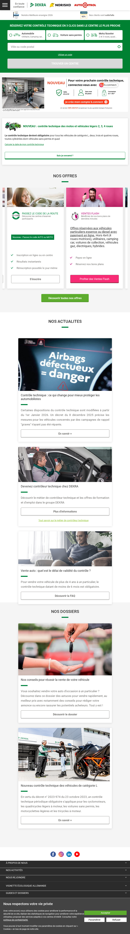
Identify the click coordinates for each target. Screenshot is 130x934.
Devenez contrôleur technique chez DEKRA (49, 486)
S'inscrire (35, 279)
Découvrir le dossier (65, 714)
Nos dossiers (65, 611)
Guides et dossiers (17, 893)
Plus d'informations (65, 511)
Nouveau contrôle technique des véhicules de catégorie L (59, 785)
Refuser (116, 919)
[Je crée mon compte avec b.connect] (65, 94)
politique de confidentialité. (15, 920)
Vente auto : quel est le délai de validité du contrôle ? (56, 570)
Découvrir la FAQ (65, 595)
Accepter (105, 912)
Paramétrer (95, 919)
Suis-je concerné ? (65, 155)
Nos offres (65, 176)
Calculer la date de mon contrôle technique (24, 144)
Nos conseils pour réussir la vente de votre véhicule (55, 679)
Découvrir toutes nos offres (65, 298)
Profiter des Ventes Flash (94, 279)
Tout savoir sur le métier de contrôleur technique (63, 520)
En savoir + (65, 433)
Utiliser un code (65, 55)
